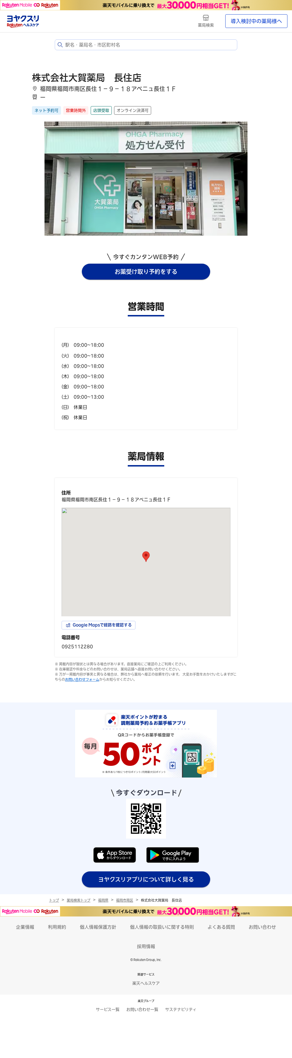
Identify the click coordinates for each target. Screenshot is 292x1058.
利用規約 (57, 927)
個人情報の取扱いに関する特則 (162, 927)
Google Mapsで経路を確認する (102, 625)
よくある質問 (221, 927)
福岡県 (103, 900)
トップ (54, 900)
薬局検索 (206, 25)
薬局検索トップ (78, 900)
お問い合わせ (262, 927)
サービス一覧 (107, 1009)
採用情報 (146, 946)
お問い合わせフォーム (82, 679)
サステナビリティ (180, 1009)
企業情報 (25, 927)
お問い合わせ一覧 (142, 1009)
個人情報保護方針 (98, 927)
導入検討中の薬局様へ (256, 21)
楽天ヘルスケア (146, 983)
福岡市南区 (124, 900)
